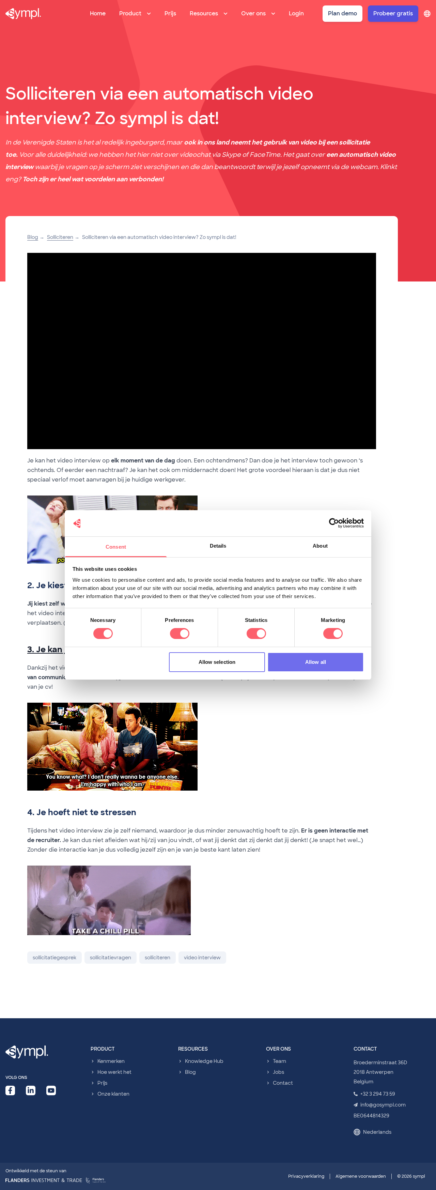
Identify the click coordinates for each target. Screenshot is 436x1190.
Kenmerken (111, 1061)
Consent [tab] (116, 547)
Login (296, 13)
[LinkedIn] (30, 1090)
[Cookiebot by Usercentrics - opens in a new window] (334, 523)
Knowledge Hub (204, 1061)
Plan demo (342, 13)
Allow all (315, 662)
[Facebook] (10, 1090)
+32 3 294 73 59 (377, 1094)
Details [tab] (218, 546)
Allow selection (217, 662)
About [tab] (320, 546)
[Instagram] (51, 1090)
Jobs (278, 1072)
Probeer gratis (393, 13)
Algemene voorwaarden (361, 1176)
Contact (283, 1083)
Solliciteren (60, 237)
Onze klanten (113, 1094)
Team (279, 1061)
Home (98, 13)
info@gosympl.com (383, 1105)
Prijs (170, 13)
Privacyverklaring (306, 1176)
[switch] (179, 633)
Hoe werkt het (114, 1072)
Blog (32, 237)
